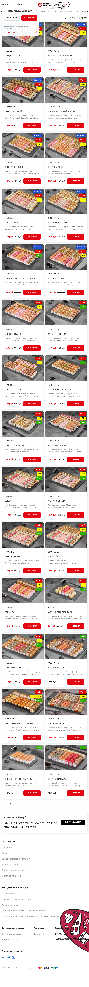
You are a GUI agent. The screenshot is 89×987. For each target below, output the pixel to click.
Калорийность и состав (13, 905)
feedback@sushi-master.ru (71, 939)
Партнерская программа (13, 870)
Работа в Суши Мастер (12, 865)
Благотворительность (11, 876)
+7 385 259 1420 (17, 5)
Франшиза (39, 934)
